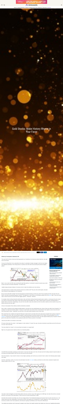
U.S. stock (32, 359)
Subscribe (49, 7)
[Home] (31, 4)
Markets (15, 7)
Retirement (40, 7)
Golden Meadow (14, 252)
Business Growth (32, 7)
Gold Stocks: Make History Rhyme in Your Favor (24, 252)
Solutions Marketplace (21, 7)
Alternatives (45, 7)
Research (27, 7)
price (50, 295)
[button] (38, 252)
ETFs (36, 7)
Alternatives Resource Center (8, 252)
